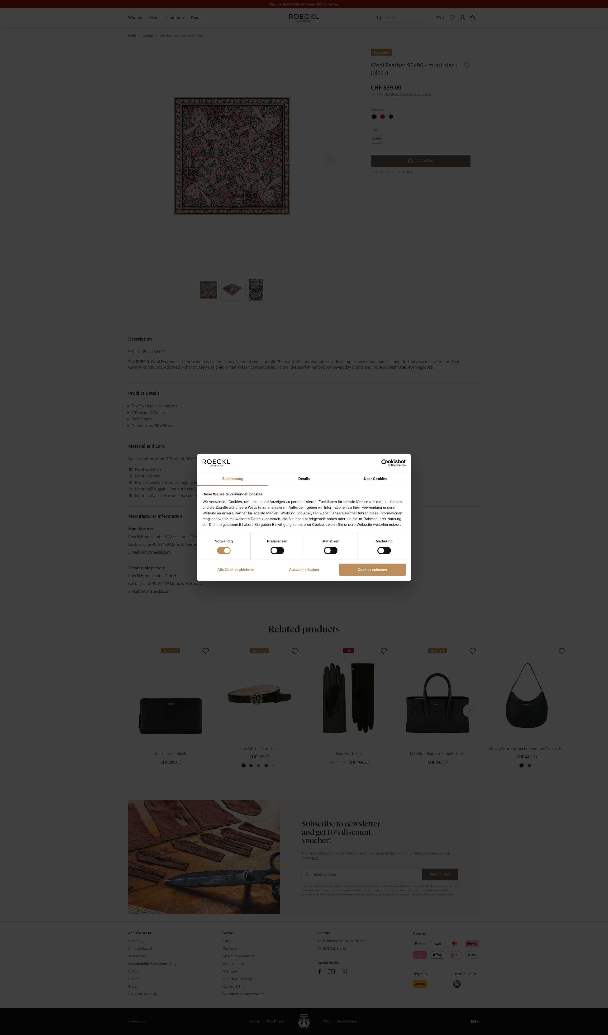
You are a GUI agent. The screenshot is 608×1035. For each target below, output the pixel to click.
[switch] (277, 550)
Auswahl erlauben (304, 570)
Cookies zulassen (372, 570)
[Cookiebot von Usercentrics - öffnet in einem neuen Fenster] (385, 462)
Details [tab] (304, 479)
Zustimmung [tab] (232, 479)
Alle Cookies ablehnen (235, 570)
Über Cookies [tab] (375, 479)
